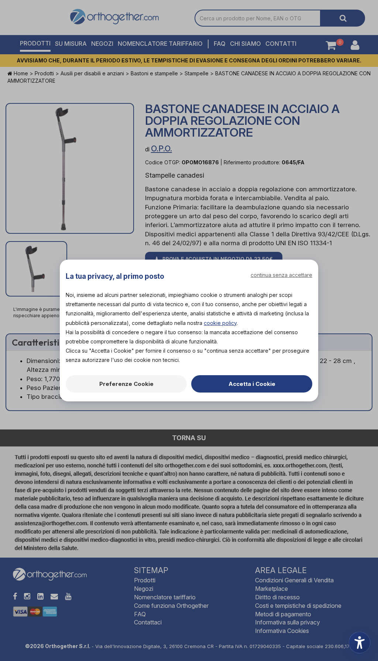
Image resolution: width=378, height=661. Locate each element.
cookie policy (220, 323)
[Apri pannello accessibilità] (359, 642)
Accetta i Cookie (251, 383)
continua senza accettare (281, 275)
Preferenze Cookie (126, 383)
